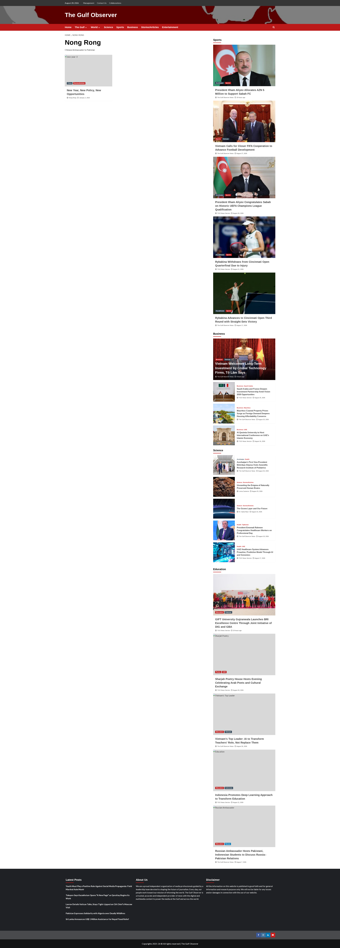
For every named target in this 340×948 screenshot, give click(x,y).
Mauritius (247, 408)
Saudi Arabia (248, 386)
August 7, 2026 (241, 862)
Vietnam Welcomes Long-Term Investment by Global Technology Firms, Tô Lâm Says (240, 368)
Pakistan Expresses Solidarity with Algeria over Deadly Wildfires (95, 913)
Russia (227, 844)
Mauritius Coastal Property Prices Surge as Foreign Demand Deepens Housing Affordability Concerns (253, 413)
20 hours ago (241, 97)
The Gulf (79, 27)
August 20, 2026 (263, 419)
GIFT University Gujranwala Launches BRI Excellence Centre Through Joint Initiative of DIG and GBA (243, 623)
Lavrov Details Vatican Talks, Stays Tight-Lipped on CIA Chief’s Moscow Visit (99, 906)
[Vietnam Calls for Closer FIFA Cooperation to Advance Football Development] (244, 121)
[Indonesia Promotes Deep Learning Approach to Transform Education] (244, 770)
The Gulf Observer (91, 15)
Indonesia (228, 788)
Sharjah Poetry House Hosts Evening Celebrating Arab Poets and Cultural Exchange (238, 683)
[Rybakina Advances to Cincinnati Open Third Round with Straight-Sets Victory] (244, 293)
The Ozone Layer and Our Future (252, 508)
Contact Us (102, 3)
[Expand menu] (86, 27)
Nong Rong (72, 98)
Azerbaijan (219, 83)
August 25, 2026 (260, 397)
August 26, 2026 (238, 213)
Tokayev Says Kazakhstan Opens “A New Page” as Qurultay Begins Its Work (97, 897)
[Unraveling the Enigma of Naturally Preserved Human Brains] (224, 487)
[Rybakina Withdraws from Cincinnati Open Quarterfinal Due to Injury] (244, 237)
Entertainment (170, 27)
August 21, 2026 (238, 269)
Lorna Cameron (244, 491)
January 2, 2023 (84, 98)
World (94, 27)
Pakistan (228, 612)
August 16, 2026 (260, 441)
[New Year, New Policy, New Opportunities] (88, 70)
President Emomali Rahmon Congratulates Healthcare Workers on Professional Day (254, 530)
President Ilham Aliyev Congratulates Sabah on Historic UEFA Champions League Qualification (243, 206)
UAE (245, 429)
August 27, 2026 (242, 153)
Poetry (218, 672)
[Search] (273, 27)
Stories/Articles (150, 27)
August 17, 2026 (242, 325)
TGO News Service (223, 213)
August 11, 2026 (238, 802)
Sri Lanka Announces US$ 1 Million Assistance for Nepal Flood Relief (97, 919)
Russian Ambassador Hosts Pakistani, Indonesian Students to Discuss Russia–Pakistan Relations (240, 854)
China (70, 83)
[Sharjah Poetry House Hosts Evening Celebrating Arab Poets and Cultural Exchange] (244, 654)
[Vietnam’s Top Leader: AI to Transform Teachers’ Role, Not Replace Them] (244, 714)
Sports (120, 27)
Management (88, 3)
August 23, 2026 (257, 512)
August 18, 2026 (263, 536)
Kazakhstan (220, 255)
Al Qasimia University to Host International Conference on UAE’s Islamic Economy (253, 435)
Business (132, 27)
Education (219, 612)
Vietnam (226, 139)
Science (108, 27)
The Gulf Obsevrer (189, 943)
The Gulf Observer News (225, 97)
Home (68, 27)
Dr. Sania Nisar (244, 512)
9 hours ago (240, 376)
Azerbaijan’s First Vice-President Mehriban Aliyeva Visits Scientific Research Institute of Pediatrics (252, 465)
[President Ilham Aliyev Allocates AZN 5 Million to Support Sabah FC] (244, 65)
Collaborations (115, 3)
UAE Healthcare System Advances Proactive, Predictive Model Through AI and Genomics (255, 552)
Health (247, 459)
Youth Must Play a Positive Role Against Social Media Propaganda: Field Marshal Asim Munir (99, 888)
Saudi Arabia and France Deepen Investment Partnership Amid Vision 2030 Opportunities (253, 392)
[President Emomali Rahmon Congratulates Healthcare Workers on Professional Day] (224, 530)
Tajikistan (245, 524)
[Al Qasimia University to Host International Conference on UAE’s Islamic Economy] (224, 435)
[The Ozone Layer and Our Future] (224, 509)
